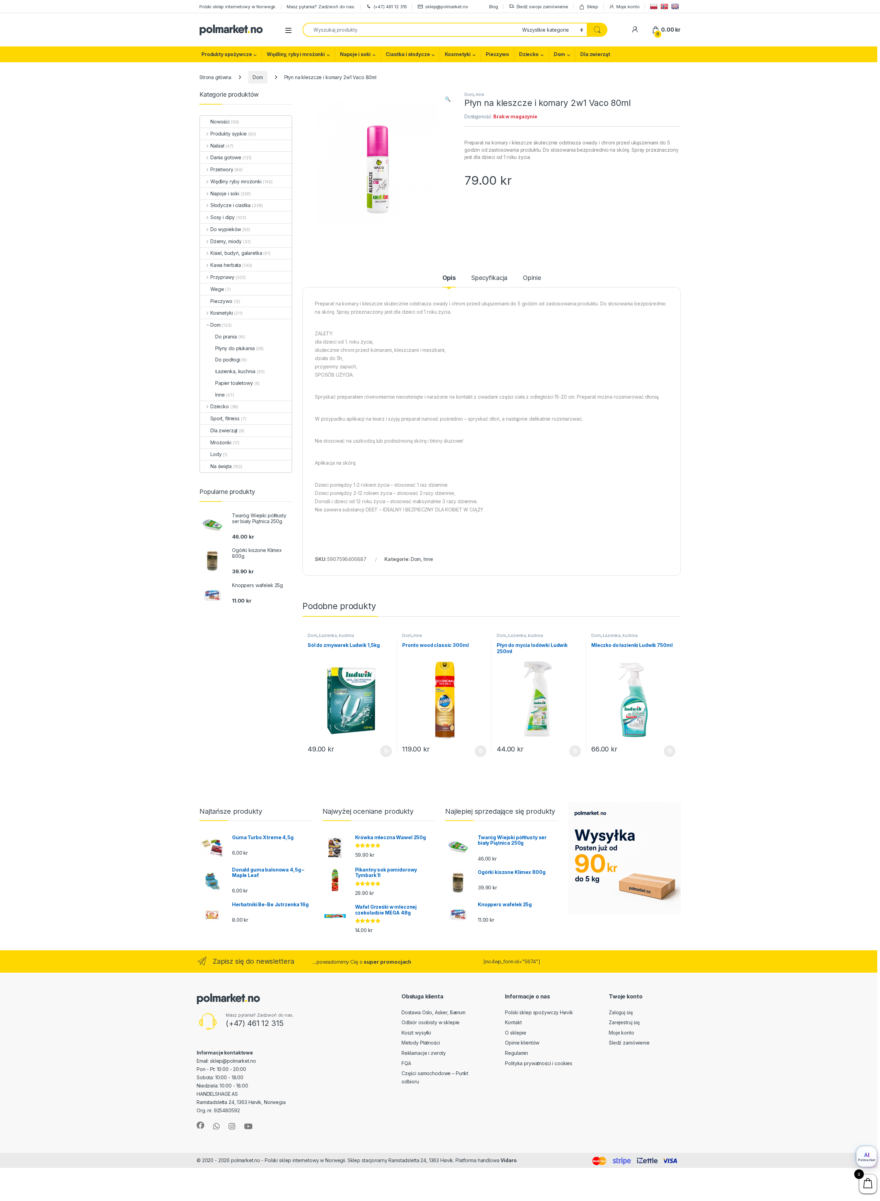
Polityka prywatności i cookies (538, 1063)
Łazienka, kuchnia (336, 635)
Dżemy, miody (226, 241)
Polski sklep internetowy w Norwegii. (237, 6)
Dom (559, 54)
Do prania (226, 336)
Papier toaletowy (234, 383)
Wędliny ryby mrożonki (236, 181)
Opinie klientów (522, 1043)
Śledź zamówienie (629, 1043)
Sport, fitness (225, 418)
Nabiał (217, 146)
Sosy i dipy (222, 217)
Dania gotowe (225, 157)
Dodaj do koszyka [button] (382, 751)
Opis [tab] (449, 278)
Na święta (221, 466)
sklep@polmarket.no (446, 6)
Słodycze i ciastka (230, 205)
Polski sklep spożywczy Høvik (539, 1012)
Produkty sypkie (228, 134)
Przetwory (221, 169)
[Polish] (654, 6)
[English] (676, 6)
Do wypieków (225, 229)
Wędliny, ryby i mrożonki (296, 54)
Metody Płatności (421, 1043)
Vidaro (508, 1160)
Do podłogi (227, 360)
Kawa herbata (225, 265)
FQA (406, 1063)
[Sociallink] (200, 1125)
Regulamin (516, 1053)
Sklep (592, 6)
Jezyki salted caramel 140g (50, 1186)
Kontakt (513, 1022)
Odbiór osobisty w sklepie (431, 1022)
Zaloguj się (620, 1012)
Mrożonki (220, 442)
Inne (480, 94)
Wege (217, 289)
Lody (215, 454)
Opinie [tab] (532, 278)
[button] (448, 99)
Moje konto (627, 6)
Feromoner (532, 1160)
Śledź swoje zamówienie (542, 6)
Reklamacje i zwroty (424, 1053)
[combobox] (410, 30)
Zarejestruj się (624, 1022)
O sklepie (515, 1033)
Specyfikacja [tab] (489, 278)
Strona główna (215, 77)
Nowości (220, 122)
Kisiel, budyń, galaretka (236, 253)
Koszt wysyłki (416, 1033)
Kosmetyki (458, 54)
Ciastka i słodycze (408, 54)
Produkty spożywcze (226, 54)
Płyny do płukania (235, 348)
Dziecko (529, 54)
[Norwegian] (665, 6)
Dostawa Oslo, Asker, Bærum (433, 1012)
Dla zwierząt (595, 54)
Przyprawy (222, 277)
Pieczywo (497, 54)
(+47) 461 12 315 (390, 6)
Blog (493, 6)
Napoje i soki (355, 54)
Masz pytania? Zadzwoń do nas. (321, 6)
